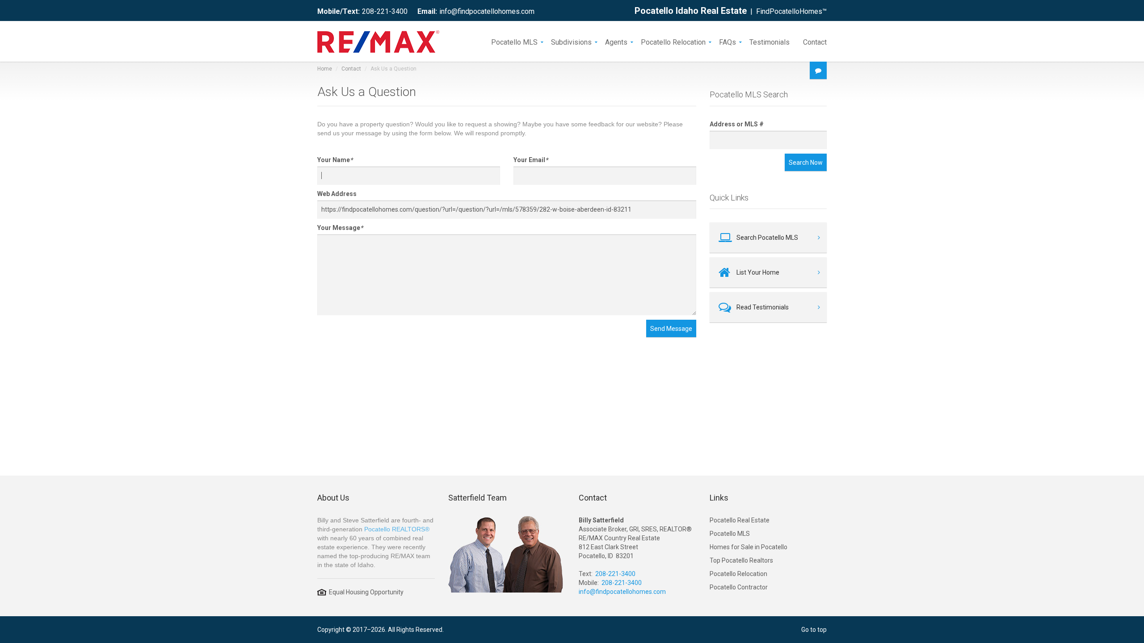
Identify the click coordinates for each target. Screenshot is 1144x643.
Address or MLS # (737, 124)
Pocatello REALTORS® (396, 529)
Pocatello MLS (514, 41)
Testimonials (769, 41)
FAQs (727, 41)
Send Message (671, 328)
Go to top (814, 629)
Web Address (337, 193)
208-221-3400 (385, 11)
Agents (616, 41)
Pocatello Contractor (739, 587)
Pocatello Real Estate (740, 520)
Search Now (806, 162)
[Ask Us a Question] (818, 70)
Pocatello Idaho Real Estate (691, 10)
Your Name (335, 159)
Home (324, 69)
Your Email (530, 159)
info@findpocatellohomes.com (486, 11)
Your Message (340, 227)
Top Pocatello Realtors (741, 560)
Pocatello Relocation (673, 41)
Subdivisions (571, 41)
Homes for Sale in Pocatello (748, 547)
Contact (815, 41)
